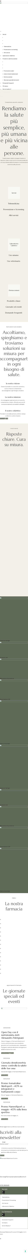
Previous (2, 418)
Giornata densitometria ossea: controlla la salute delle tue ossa (14, 1065)
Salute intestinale (5, 743)
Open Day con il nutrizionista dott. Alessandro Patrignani (12, 1035)
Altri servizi (13, 215)
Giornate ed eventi (14, 307)
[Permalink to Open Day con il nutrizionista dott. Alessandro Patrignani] (14, 1017)
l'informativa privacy (19, 1148)
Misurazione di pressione (7, 678)
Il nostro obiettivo (12, 411)
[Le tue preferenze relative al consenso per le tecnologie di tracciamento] (25, 1251)
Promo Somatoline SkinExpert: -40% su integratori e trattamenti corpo (11, 1087)
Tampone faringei (5, 640)
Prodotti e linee (13, 301)
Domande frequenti (13, 313)
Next (6, 418)
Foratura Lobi (4, 657)
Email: (3, 1142)
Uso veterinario (13, 261)
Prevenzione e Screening (13, 209)
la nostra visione (13, 383)
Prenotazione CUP (5, 699)
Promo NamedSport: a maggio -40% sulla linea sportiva (14, 1109)
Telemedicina (13, 203)
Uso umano (14, 255)
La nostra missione (13, 397)
